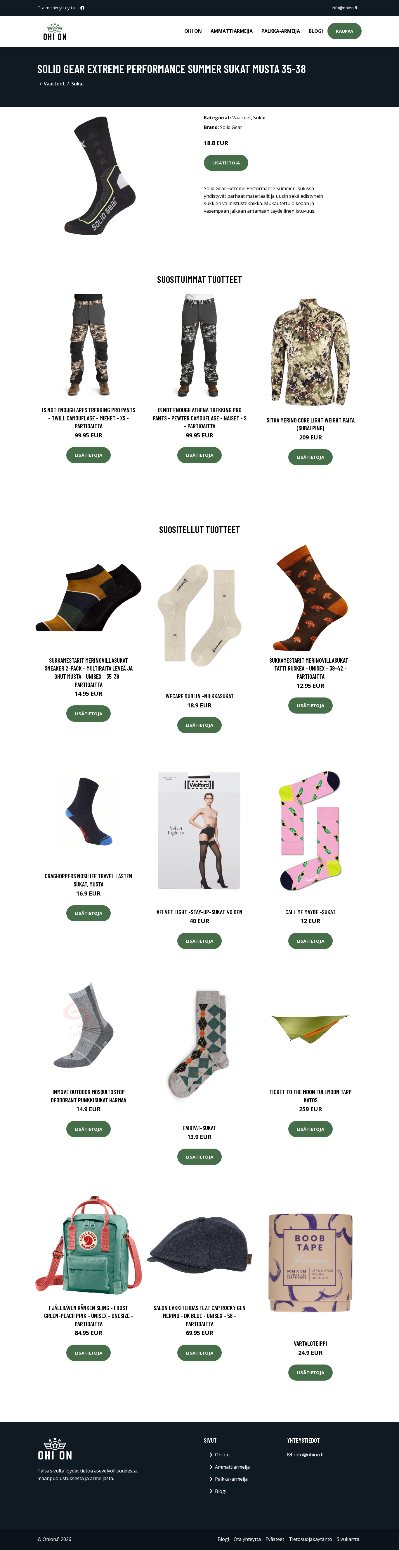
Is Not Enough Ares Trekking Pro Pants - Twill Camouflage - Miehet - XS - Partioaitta (88, 417)
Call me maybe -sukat (310, 911)
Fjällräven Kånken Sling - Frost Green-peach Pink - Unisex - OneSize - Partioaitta (88, 1315)
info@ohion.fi (344, 8)
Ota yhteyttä (247, 1539)
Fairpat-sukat (199, 1127)
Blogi (316, 31)
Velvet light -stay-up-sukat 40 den (199, 911)
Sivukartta (348, 1539)
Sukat (77, 83)
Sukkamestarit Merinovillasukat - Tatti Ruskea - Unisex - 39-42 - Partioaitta (310, 668)
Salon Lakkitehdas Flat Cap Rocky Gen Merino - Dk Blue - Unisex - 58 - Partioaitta (200, 1315)
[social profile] (82, 7)
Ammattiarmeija (232, 31)
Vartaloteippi (310, 1343)
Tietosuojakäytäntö (310, 1539)
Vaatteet (54, 83)
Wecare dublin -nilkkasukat (200, 696)
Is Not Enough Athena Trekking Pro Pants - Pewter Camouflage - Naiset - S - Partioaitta (200, 417)
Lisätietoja (226, 163)
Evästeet (275, 1539)
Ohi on (193, 31)
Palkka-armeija (280, 31)
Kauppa (344, 31)
